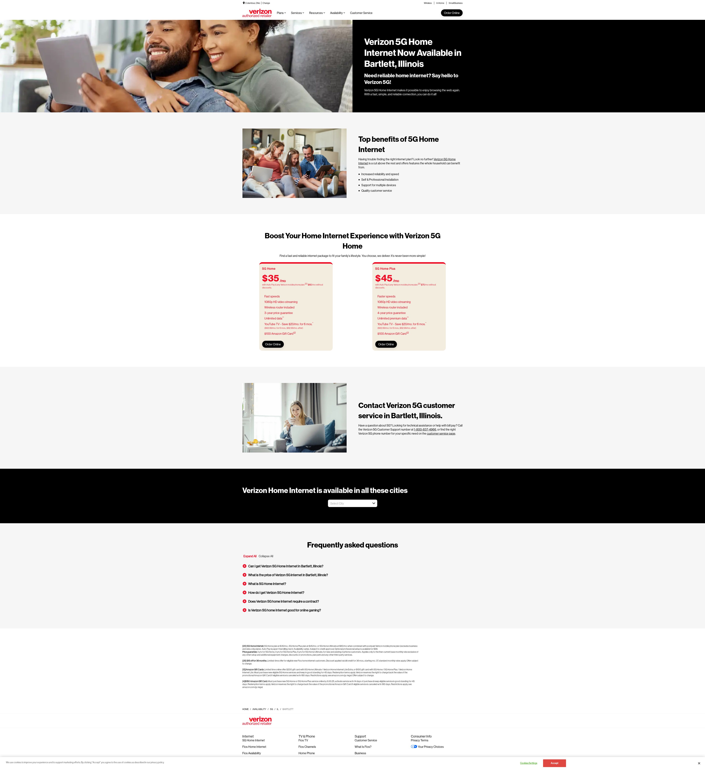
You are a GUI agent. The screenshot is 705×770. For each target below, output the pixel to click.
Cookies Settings (528, 763)
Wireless (428, 3)
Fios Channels (307, 746)
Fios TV (303, 740)
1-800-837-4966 (425, 429)
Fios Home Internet (254, 746)
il (278, 709)
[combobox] (348, 503)
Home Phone (307, 753)
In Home (440, 3)
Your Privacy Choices (431, 746)
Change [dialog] (266, 3)
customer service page (441, 433)
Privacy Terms (419, 740)
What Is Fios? (363, 746)
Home (245, 709)
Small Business (456, 3)
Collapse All (266, 556)
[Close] (699, 763)
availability (259, 709)
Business (360, 753)
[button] (373, 503)
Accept (554, 763)
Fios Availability (251, 753)
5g (271, 709)
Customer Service (366, 740)
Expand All (249, 556)
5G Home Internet (253, 740)
